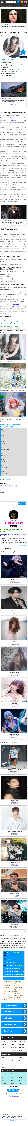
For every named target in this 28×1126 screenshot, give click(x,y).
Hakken (15, 610)
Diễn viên (12, 6)
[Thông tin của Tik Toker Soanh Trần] (14, 892)
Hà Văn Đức (7, 987)
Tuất (12, 1060)
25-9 (14, 64)
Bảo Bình (21, 1044)
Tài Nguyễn (14, 734)
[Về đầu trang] (26, 1125)
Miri (14, 613)
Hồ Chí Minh (15, 582)
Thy (20, 1083)
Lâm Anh (14, 801)
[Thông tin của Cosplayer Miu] (14, 639)
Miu (14, 641)
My (2, 1077)
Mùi (11, 1057)
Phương (4, 1083)
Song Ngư (4, 1047)
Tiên (12, 1077)
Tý (2, 1064)
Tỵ (20, 1067)
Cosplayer (11, 35)
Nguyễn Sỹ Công (8, 981)
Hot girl (7, 6)
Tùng (12, 1074)
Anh (20, 1080)
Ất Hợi (14, 962)
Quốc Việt (16, 985)
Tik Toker (14, 895)
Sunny (15, 991)
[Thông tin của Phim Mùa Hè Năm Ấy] (14, 861)
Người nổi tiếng (3, 35)
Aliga (14, 703)
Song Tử (4, 1050)
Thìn (12, 1067)
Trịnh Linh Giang (14, 770)
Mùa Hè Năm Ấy (14, 863)
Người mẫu (17, 6)
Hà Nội (14, 773)
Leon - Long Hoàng (14, 832)
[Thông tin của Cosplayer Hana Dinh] (14, 577)
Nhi (3, 1080)
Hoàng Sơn (14, 672)
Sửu (12, 1064)
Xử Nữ (3, 1041)
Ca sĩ (2, 6)
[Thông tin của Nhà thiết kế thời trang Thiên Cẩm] (14, 923)
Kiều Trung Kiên (17, 997)
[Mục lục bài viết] (26, 786)
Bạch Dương (14, 1047)
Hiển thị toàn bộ (23, 545)
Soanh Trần (14, 894)
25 (13, 952)
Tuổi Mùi (14, 737)
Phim (14, 864)
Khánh (12, 1083)
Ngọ (3, 1057)
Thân (20, 1057)
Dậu (3, 1060)
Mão (3, 1067)
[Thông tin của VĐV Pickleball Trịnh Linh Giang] (14, 768)
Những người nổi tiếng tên (9, 320)
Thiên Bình (19, 965)
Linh (20, 1074)
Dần (20, 1064)
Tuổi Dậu (15, 644)
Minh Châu (13, 120)
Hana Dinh (14, 579)
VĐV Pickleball (15, 771)
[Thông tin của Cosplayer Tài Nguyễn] (14, 732)
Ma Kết (12, 1044)
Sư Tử (21, 1050)
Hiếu (20, 1077)
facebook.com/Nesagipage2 (13, 69)
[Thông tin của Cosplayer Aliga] (14, 701)
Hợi (20, 1060)
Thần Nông (22, 1041)
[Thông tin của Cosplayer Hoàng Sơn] (14, 670)
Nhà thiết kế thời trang (14, 926)
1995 (18, 952)
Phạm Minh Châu (19, 35)
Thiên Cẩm (14, 925)
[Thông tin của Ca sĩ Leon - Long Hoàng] (14, 830)
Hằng (12, 1080)
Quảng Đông (14, 706)
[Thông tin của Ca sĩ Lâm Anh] (14, 799)
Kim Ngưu (21, 1047)
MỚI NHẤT (23, 6)
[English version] (25, 2)
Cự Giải (12, 1050)
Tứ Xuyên (14, 675)
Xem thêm (24, 931)
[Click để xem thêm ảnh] (13, 57)
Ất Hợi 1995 (16, 304)
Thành (3, 1074)
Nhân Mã (4, 1044)
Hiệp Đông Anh (7, 985)
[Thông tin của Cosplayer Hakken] (14, 608)
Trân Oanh (16, 999)
